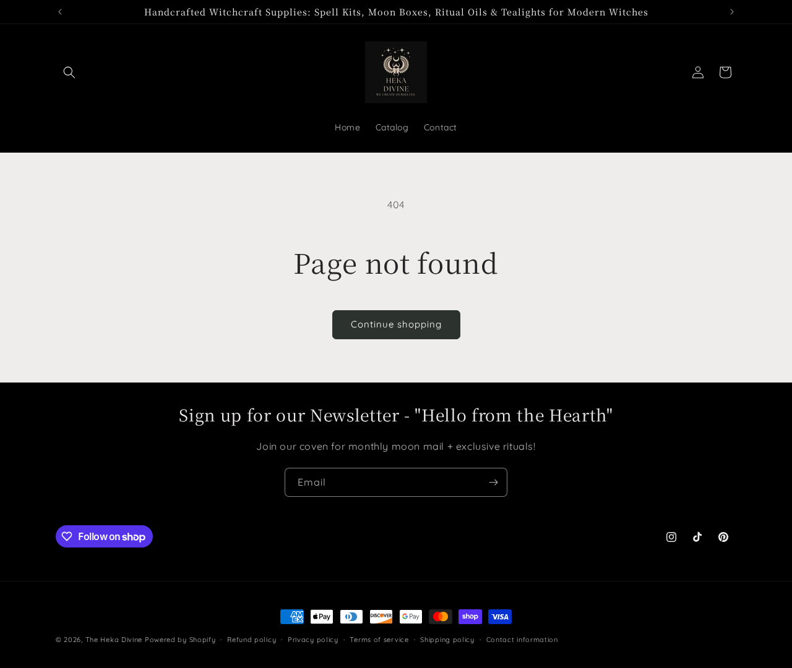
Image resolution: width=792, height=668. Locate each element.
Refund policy (251, 639)
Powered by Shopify (180, 639)
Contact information (522, 639)
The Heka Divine (114, 639)
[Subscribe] (493, 482)
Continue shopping (396, 324)
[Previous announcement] (60, 11)
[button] (69, 72)
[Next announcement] (732, 11)
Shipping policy (447, 639)
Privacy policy (313, 639)
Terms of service (379, 639)
